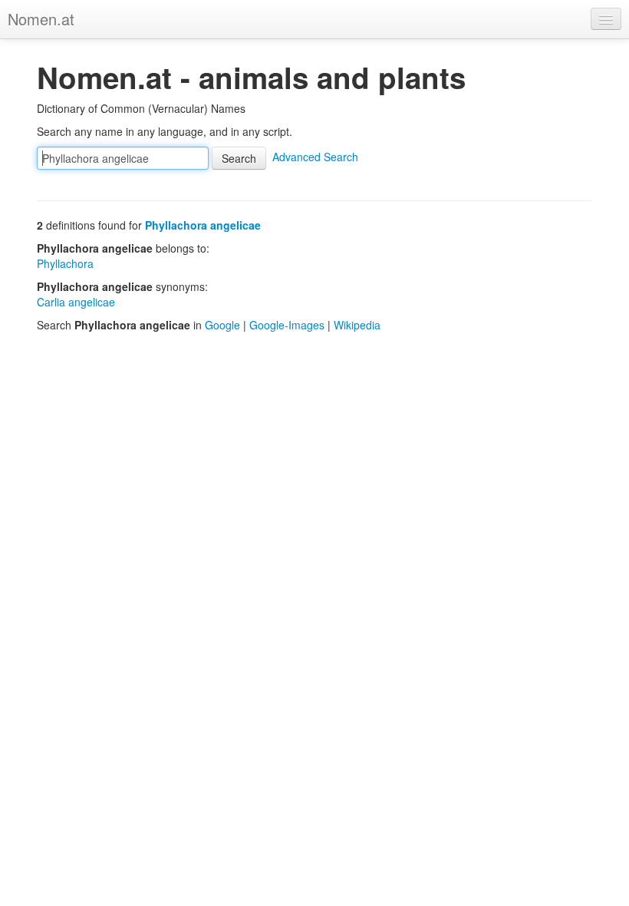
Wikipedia (357, 324)
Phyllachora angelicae (203, 225)
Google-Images (286, 324)
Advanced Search (315, 156)
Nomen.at (41, 19)
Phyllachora (65, 263)
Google (222, 324)
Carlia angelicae (76, 301)
